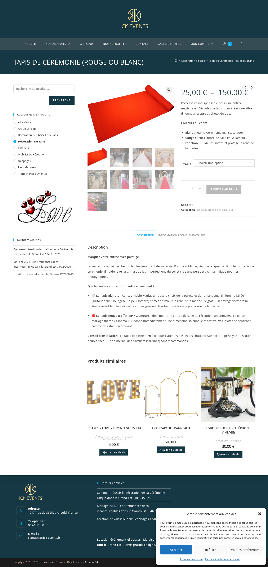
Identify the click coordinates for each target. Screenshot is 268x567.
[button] (260, 514)
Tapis (187, 164)
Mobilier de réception (31, 154)
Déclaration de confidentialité (222, 559)
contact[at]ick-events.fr (44, 538)
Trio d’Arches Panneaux (171, 428)
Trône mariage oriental (32, 174)
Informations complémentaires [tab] (181, 235)
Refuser (210, 550)
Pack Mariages (27, 167)
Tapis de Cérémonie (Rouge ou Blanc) (232, 61)
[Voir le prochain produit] (252, 87)
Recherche (61, 100)
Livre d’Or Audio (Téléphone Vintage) (228, 430)
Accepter (176, 550)
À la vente (24, 122)
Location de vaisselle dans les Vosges (36, 274)
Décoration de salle (209, 210)
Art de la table (27, 129)
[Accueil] (176, 61)
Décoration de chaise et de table (114, 437)
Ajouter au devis (224, 189)
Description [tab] (145, 235)
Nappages (24, 161)
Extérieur (227, 210)
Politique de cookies (191, 559)
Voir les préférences (245, 550)
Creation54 (91, 562)
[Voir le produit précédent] (245, 87)
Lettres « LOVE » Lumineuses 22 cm (114, 428)
